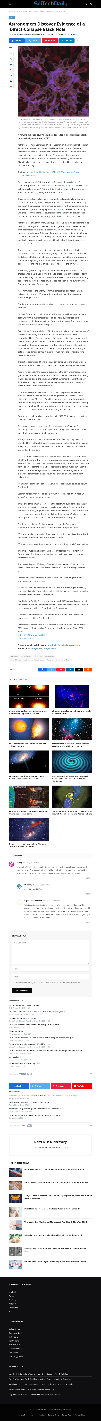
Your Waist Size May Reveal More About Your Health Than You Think (55, 1222)
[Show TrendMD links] (91, 1074)
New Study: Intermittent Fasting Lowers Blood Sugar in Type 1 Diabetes (38, 1374)
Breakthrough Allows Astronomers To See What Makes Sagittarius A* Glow (28, 712)
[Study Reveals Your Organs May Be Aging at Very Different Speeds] (15, 1264)
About (34, 1415)
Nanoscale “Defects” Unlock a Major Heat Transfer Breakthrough (54, 1169)
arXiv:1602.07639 (26, 638)
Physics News (14, 1345)
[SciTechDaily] (50, 4)
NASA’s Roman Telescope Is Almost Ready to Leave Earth (32, 1389)
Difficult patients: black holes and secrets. (24, 1005)
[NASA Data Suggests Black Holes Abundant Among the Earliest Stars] (29, 797)
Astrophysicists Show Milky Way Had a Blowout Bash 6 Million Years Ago (26, 777)
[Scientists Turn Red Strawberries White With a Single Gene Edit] (15, 1238)
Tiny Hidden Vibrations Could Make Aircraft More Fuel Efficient (34, 1394)
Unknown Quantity (15, 1057)
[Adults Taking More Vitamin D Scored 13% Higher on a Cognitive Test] (15, 1185)
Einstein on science (16, 1031)
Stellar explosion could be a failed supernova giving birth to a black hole (34, 1115)
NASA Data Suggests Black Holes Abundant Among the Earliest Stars (28, 812)
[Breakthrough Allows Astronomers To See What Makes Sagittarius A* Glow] (29, 696)
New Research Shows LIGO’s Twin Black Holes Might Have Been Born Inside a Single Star (70, 778)
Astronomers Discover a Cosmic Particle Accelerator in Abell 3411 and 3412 (70, 744)
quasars (61, 209)
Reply (88, 878)
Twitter (11, 1296)
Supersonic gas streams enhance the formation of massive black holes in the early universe (42, 1096)
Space (12, 17)
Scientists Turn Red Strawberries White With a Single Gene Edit (53, 1235)
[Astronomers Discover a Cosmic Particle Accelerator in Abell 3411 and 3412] (72, 729)
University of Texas (63, 660)
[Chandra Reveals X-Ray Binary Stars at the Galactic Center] (72, 696)
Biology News (14, 1329)
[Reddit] (11, 86)
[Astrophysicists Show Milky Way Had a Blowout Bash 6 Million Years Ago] (29, 761)
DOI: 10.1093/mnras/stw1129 (31, 634)
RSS (10, 1311)
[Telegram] (11, 75)
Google (34, 648)
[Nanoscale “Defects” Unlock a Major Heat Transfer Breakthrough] (15, 1172)
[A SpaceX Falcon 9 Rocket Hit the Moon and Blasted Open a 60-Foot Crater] (15, 1251)
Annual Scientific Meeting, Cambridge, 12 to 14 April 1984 (29, 1044)
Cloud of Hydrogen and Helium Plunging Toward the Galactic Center (27, 845)
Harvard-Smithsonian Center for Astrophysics (27, 660)
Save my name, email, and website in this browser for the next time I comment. (48, 983)
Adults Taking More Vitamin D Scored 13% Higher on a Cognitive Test (56, 1182)
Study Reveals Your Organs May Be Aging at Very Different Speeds (55, 1261)
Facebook (12, 1292)
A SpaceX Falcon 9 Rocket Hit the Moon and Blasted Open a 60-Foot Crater (55, 1249)
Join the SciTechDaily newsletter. (63, 645)
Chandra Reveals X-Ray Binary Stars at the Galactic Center (72, 712)
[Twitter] (11, 59)
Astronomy (14, 656)
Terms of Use (80, 1415)
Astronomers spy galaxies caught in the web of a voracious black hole (34, 1109)
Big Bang (66, 185)
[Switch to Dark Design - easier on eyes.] (87, 4)
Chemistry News (15, 1333)
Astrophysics (26, 656)
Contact (42, 1415)
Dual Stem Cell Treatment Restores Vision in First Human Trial (53, 1209)
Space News (14, 1352)
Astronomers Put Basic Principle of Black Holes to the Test (27, 744)
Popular (50, 660)
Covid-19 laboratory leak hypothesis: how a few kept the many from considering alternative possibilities (46, 1051)
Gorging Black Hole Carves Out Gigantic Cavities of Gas (29, 1102)
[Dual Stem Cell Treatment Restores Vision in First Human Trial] (15, 1212)
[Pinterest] (11, 70)
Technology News (16, 1356)
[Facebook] (11, 54)
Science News (14, 1348)
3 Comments (62, 35)
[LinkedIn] (11, 64)
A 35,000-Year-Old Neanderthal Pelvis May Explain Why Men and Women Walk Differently (58, 1196)
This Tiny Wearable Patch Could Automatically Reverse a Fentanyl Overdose (40, 1379)
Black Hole (38, 656)
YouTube (12, 1300)
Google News (49, 648)
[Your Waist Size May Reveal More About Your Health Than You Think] (15, 1225)
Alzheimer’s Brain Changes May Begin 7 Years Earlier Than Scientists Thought (41, 1384)
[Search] (91, 4)
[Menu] (10, 4)
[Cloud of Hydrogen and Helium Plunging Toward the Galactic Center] (29, 829)
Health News (14, 1341)
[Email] (11, 80)
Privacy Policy (67, 1415)
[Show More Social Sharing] (77, 40)
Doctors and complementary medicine (22, 1018)
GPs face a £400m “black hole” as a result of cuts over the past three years (36, 1012)
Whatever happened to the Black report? (23, 1063)
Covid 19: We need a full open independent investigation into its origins (34, 1025)
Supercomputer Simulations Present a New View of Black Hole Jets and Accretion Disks (72, 812)
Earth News (13, 1337)
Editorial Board (53, 1415)
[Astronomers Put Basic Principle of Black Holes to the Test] (29, 729)
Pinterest (12, 1304)
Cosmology (49, 656)
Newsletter (13, 1308)
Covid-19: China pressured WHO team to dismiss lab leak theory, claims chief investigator (41, 1038)
